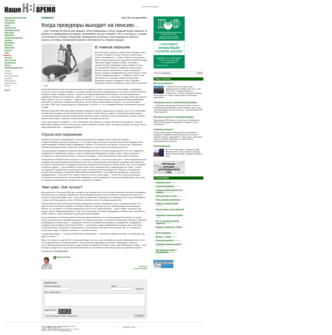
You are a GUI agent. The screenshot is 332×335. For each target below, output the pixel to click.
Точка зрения (10, 20)
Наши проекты (10, 81)
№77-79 (126, 17)
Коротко (8, 65)
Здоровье (8, 40)
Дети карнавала (163, 233)
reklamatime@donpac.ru (65, 330)
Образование (10, 48)
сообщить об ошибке (140, 268)
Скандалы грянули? (163, 129)
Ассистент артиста (164, 240)
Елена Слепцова (63, 257)
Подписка (8, 78)
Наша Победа (10, 23)
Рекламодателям (11, 76)
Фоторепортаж (10, 63)
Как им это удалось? (163, 83)
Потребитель (10, 43)
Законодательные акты (14, 68)
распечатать (143, 266)
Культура (8, 50)
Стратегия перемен (165, 186)
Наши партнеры (11, 83)
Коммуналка (9, 35)
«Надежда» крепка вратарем (169, 215)
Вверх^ (8, 90)
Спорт (7, 53)
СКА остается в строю (166, 196)
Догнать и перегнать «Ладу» (169, 227)
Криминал (48, 17)
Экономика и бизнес (12, 30)
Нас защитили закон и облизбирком (166, 251)
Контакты (8, 73)
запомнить (140, 289)
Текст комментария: (52, 292)
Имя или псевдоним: (52, 286)
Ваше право (9, 33)
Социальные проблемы (14, 38)
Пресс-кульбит (10, 60)
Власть (7, 25)
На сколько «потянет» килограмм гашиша (173, 117)
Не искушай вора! (162, 146)
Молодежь (9, 45)
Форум (7, 86)
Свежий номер (15, 18)
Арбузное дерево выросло (168, 244)
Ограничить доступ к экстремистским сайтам (175, 102)
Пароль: (114, 286)
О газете (8, 71)
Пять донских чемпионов (168, 200)
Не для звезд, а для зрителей (170, 209)
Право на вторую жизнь (167, 203)
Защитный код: (50, 310)
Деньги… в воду (163, 237)
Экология (8, 58)
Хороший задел (163, 182)
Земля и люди (10, 28)
